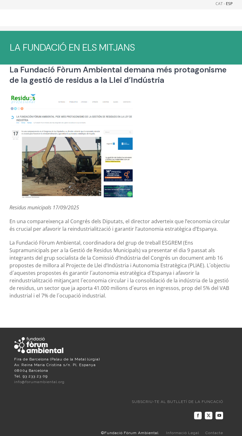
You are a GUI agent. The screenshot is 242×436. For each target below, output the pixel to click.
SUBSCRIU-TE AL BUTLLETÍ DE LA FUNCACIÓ (177, 401)
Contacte (214, 433)
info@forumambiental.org (39, 382)
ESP (229, 3)
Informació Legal (182, 433)
